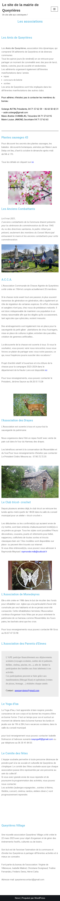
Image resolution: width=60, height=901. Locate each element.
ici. (33, 162)
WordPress (39, 898)
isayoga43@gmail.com (42, 739)
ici (46, 370)
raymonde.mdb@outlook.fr (34, 551)
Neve (17, 898)
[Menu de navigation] (54, 9)
